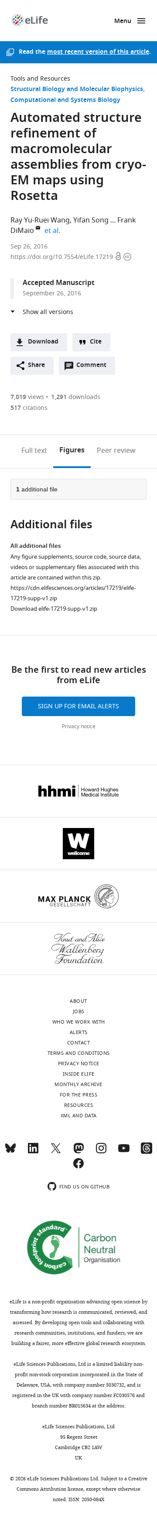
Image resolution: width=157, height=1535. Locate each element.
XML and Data (79, 1115)
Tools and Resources (40, 78)
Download (43, 342)
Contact (78, 1042)
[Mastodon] (78, 1152)
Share (36, 365)
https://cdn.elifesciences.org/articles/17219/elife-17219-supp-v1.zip (73, 593)
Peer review (116, 450)
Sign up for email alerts (78, 706)
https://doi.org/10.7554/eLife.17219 (62, 257)
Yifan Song (91, 220)
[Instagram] (101, 1152)
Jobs (79, 1011)
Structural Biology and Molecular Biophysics (76, 90)
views (27, 397)
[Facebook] (78, 1167)
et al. (53, 231)
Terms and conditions (79, 1053)
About (78, 1001)
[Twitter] (56, 1152)
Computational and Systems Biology (65, 100)
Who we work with (78, 1021)
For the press (79, 1094)
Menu (122, 21)
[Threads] (146, 1152)
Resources (78, 1105)
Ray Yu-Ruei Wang (40, 220)
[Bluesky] (10, 1152)
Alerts (79, 1032)
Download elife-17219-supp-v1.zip (53, 609)
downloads (75, 397)
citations (29, 407)
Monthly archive (78, 1084)
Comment (94, 367)
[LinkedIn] (33, 1152)
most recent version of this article (98, 52)
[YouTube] (124, 1152)
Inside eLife (79, 1073)
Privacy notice (79, 726)
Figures (72, 450)
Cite (96, 342)
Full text (34, 450)
